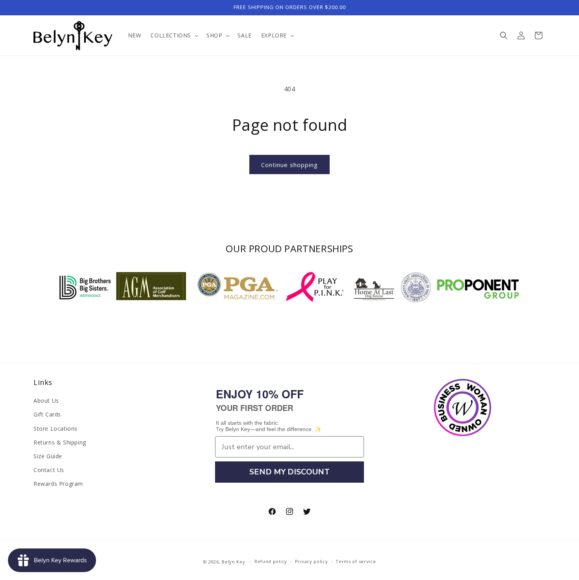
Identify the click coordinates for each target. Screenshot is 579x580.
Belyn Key (233, 562)
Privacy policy (311, 561)
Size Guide (47, 456)
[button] (174, 35)
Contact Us (48, 470)
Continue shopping (289, 165)
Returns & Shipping (59, 442)
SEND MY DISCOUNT (289, 472)
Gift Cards (47, 414)
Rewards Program (58, 483)
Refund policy (270, 561)
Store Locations (55, 428)
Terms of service (356, 561)
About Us (46, 400)
